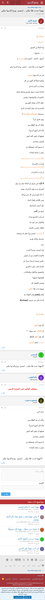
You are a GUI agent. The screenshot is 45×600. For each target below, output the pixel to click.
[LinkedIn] (20, 560)
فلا (14, 566)
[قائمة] (42, 2)
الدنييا (33, 566)
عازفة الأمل (32, 20)
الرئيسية (8, 579)
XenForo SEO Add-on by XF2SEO (22, 585)
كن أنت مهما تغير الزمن (29, 548)
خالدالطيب (36, 509)
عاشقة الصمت (35, 531)
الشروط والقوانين (37, 579)
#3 (2, 385)
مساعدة (15, 579)
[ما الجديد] (7, 2)
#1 (2, 28)
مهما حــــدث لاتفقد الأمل (28, 538)
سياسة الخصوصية (24, 579)
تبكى (28, 566)
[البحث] (2, 2)
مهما (10, 566)
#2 (2, 362)
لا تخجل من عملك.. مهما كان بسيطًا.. (23, 529)
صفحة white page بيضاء (24, 509)
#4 (2, 408)
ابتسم (39, 566)
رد (2, 347)
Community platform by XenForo (25, 583)
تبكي (23, 566)
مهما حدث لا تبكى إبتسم (28, 506)
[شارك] (5, 28)
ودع (6, 566)
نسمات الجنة (35, 522)
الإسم (41, 483)
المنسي (36, 541)
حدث (18, 566)
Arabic (39, 576)
